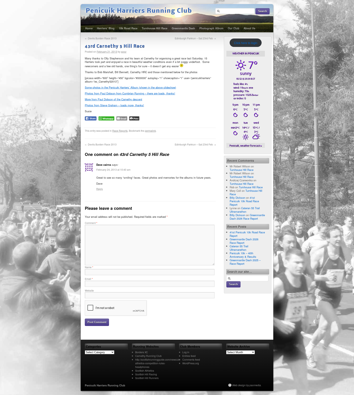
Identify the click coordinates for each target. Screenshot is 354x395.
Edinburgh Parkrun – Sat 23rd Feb (195, 38)
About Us (249, 28)
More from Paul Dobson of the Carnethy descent (113, 99)
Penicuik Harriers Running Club (139, 11)
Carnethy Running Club (148, 356)
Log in (185, 352)
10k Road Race (128, 28)
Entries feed (189, 356)
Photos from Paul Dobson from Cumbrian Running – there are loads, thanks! (130, 93)
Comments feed (191, 359)
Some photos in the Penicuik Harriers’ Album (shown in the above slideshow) (130, 87)
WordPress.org (190, 363)
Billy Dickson (237, 198)
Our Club (233, 28)
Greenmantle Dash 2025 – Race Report (245, 262)
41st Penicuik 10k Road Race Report (244, 201)
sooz (123, 51)
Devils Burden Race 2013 (101, 38)
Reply (99, 189)
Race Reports (120, 130)
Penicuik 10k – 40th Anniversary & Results (243, 255)
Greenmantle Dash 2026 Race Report (247, 216)
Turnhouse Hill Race (154, 28)
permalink (150, 130)
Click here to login (245, 43)
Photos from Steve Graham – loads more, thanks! (114, 105)
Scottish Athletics (144, 370)
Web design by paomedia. (246, 385)
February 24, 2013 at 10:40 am (113, 169)
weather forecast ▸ (245, 145)
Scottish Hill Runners (147, 378)
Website (89, 290)
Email (89, 278)
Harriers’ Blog (106, 28)
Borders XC (141, 352)
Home (89, 28)
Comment (91, 223)
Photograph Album (211, 28)
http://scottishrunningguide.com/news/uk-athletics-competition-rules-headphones (157, 363)
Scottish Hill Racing (146, 374)
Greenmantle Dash (183, 28)
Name (89, 267)
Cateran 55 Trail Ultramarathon (245, 209)
